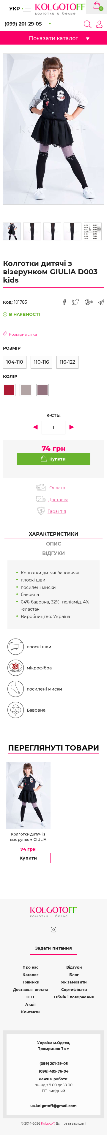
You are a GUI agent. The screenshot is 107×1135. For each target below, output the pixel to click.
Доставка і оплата (30, 989)
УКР (14, 9)
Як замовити (74, 982)
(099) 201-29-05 (54, 1063)
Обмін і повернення (74, 997)
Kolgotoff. (48, 1123)
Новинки (30, 982)
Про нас (30, 967)
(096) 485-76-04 (53, 1071)
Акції (30, 1004)
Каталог (30, 974)
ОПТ (30, 997)
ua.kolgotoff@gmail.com (53, 1106)
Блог (74, 974)
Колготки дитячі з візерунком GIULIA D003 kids (28, 837)
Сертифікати (74, 989)
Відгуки (74, 967)
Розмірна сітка (23, 334)
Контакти (30, 1012)
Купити (28, 858)
